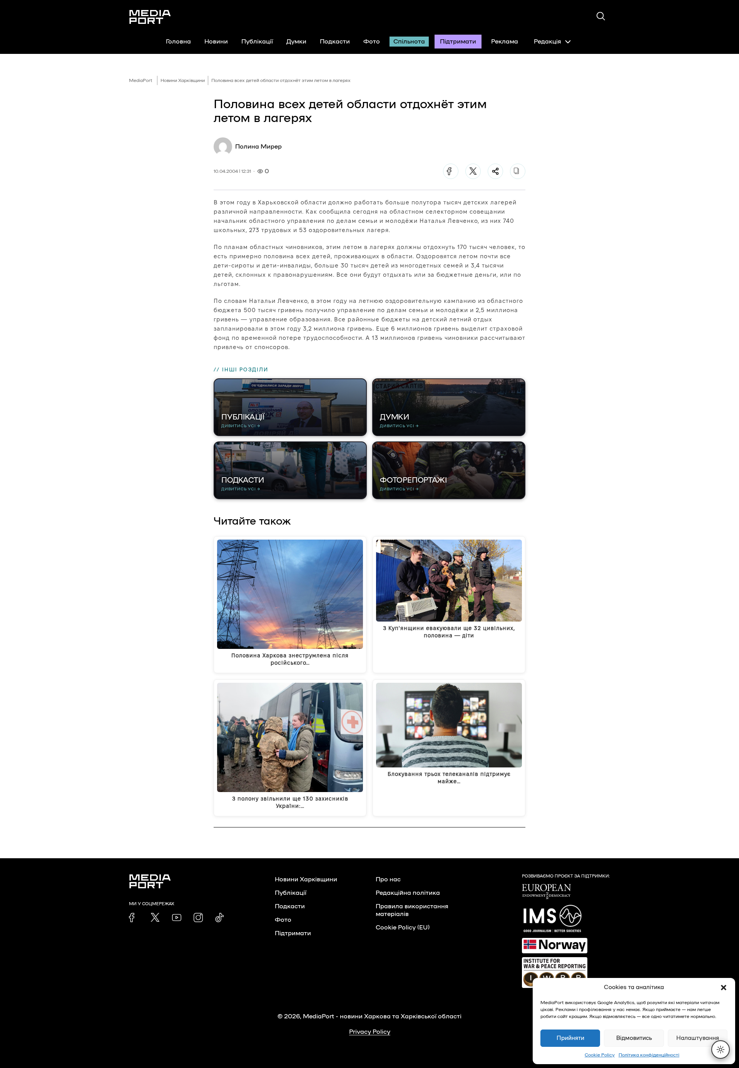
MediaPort (140, 80)
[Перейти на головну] (150, 17)
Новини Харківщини (183, 80)
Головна (178, 41)
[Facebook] (450, 171)
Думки (296, 41)
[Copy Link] (517, 171)
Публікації (257, 41)
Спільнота (409, 41)
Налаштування (697, 1038)
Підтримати (458, 41)
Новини (216, 41)
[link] (133, 917)
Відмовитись (634, 1038)
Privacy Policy (369, 1032)
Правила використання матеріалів (412, 910)
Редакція (547, 41)
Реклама (504, 41)
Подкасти (335, 41)
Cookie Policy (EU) (403, 927)
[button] (723, 987)
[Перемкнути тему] (720, 1049)
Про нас (388, 879)
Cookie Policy (600, 1055)
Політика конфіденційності (649, 1055)
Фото (371, 41)
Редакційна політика (408, 893)
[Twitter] (473, 171)
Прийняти (570, 1038)
